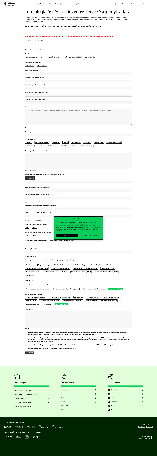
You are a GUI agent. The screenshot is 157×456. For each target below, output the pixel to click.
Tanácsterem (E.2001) (32, 271)
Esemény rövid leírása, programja (36, 151)
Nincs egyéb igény (61, 304)
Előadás (28, 142)
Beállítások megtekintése (90, 235)
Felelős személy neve (32, 70)
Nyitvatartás (64, 390)
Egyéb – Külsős (90, 57)
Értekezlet (87, 142)
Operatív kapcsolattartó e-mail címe (36, 99)
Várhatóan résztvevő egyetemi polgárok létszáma (41, 205)
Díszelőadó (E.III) (73, 265)
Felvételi (55, 4)
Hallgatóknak (77, 4)
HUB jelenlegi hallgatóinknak (22, 402)
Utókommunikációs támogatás (72, 300)
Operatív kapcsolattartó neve (34, 77)
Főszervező (29, 65)
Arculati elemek (65, 405)
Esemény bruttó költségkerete (34, 249)
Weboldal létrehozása (32, 304)
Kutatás (69, 4)
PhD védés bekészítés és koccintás (94, 289)
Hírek (91, 4)
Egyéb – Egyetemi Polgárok (72, 57)
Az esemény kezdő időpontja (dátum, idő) (38, 187)
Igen (27, 244)
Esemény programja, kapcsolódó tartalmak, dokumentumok (44, 174)
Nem (34, 244)
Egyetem (62, 4)
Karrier (63, 401)
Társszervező (42, 65)
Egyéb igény (47, 304)
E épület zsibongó (44, 265)
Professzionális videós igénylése (60, 297)
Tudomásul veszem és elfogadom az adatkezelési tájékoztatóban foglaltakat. (52, 348)
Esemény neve (30, 132)
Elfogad (67, 235)
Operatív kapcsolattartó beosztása (35, 85)
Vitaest (65, 142)
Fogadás (40, 145)
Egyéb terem (30, 275)
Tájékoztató (149, 427)
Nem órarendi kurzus (41, 142)
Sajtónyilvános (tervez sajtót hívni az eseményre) (101, 300)
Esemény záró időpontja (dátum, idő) (37, 194)
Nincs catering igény (115, 289)
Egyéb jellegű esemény (87, 145)
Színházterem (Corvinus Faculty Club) (55, 271)
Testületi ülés (99, 142)
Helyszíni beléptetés (93, 297)
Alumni (85, 4)
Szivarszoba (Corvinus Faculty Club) (106, 271)
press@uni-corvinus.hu (24, 406)
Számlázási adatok (31, 107)
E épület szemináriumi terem (105, 265)
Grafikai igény (78, 297)
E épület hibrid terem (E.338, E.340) (37, 268)
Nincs (34, 227)
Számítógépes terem (107, 268)
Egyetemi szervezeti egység (34, 57)
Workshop (56, 142)
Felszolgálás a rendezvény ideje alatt (37, 289)
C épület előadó (87, 265)
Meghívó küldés (31, 300)
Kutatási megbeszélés (114, 142)
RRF (62, 409)
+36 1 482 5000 (26, 390)
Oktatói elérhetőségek (20, 398)
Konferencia (30, 145)
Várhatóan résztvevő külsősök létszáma (38, 213)
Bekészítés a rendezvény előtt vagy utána (66, 289)
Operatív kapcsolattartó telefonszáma (37, 92)
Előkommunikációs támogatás (49, 300)
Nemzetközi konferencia (68, 145)
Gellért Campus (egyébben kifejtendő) (85, 268)
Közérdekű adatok (66, 398)
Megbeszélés (76, 142)
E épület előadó (58, 265)
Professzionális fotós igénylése (35, 297)
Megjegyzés (29, 309)
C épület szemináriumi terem (60, 268)
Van (27, 227)
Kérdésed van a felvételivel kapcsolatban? (26, 394)
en (152, 4)
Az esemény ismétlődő (35, 202)
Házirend (63, 394)
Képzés (48, 4)
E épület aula (30, 265)
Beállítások (141, 427)
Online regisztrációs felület (112, 297)
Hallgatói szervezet (53, 57)
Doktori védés (52, 145)
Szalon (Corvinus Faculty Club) (81, 271)
